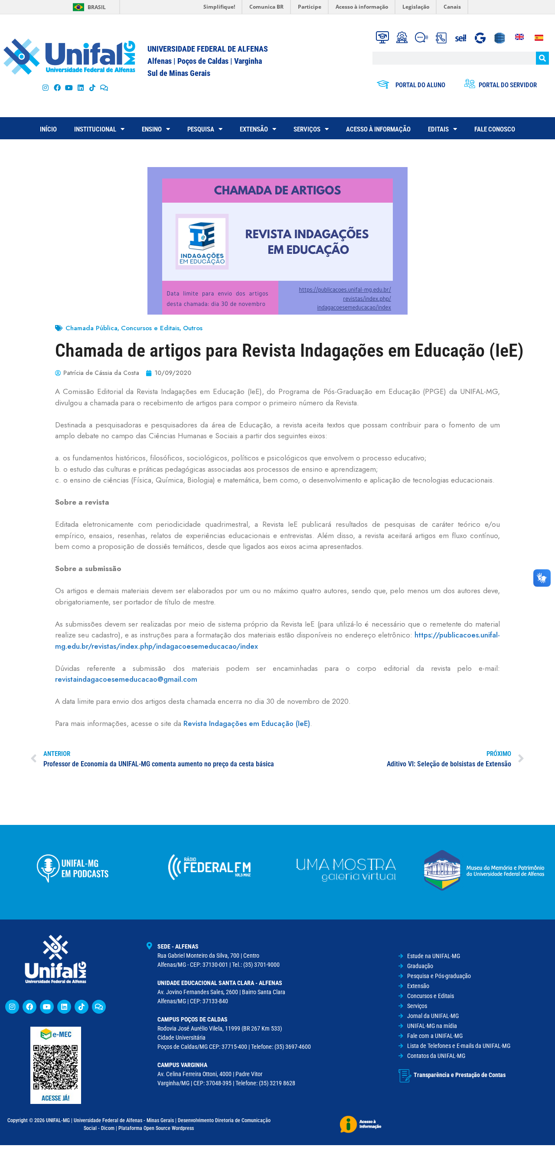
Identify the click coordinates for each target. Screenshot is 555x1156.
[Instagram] (45, 87)
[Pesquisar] (542, 58)
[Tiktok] (92, 87)
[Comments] (104, 87)
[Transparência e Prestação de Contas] (404, 1075)
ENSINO (152, 129)
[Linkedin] (64, 1007)
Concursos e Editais (150, 328)
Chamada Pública (91, 328)
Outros (192, 328)
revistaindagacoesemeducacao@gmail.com (126, 679)
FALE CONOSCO (494, 129)
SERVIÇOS (307, 129)
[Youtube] (69, 87)
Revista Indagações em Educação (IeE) (246, 723)
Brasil (97, 7)
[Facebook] (57, 87)
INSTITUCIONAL (95, 129)
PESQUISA (200, 129)
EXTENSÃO (254, 129)
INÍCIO (48, 129)
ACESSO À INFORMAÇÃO (378, 129)
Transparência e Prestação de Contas (460, 1074)
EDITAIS (438, 129)
